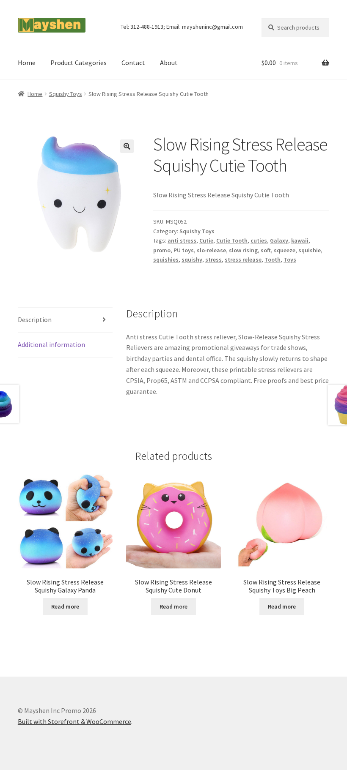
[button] (127, 146)
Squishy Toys (65, 94)
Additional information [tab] (51, 344)
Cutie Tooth (232, 240)
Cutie (206, 240)
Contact (133, 62)
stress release (243, 259)
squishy (192, 259)
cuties (259, 240)
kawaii (299, 240)
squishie (309, 250)
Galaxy (279, 240)
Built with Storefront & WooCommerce (74, 721)
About (169, 62)
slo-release (211, 250)
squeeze (284, 250)
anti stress (182, 240)
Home (27, 62)
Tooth (272, 259)
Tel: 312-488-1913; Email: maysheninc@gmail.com (182, 26)
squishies (166, 259)
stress (213, 259)
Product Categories (78, 62)
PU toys (184, 250)
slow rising (243, 250)
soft (266, 250)
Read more (65, 606)
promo (162, 250)
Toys (290, 259)
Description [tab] (35, 319)
